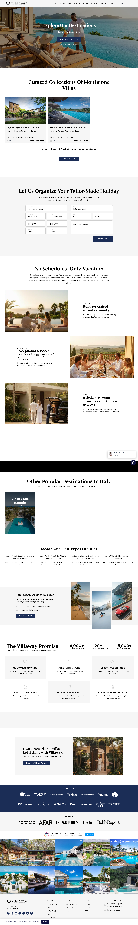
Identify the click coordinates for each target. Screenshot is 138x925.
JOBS (68, 911)
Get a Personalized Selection (69, 44)
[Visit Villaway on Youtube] (27, 913)
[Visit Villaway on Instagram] (16, 913)
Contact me (102, 238)
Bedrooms (52, 229)
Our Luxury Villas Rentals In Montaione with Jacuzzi (118, 564)
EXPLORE (69, 900)
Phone (75, 214)
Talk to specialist (25, 616)
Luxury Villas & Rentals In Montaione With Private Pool (20, 557)
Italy (29, 131)
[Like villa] (44, 99)
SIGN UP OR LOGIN (53, 918)
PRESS (87, 904)
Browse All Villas (69, 159)
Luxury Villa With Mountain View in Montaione (118, 557)
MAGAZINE (94, 3)
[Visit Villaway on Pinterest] (31, 913)
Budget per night (100, 214)
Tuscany (23, 131)
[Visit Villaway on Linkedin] (12, 913)
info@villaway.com (114, 910)
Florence (17, 131)
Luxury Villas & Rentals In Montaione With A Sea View (85, 564)
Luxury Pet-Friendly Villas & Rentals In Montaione (20, 564)
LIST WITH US (104, 3)
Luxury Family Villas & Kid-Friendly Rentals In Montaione (52, 557)
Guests (30, 229)
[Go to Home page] (16, 4)
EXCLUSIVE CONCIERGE (81, 3)
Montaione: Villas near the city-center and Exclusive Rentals (85, 557)
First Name (31, 214)
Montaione (9, 131)
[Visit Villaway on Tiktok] (23, 913)
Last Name (52, 214)
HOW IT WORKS (71, 904)
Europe (33, 131)
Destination (31, 206)
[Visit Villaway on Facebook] (8, 913)
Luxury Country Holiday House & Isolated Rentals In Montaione (52, 564)
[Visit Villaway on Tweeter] (19, 913)
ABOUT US (114, 3)
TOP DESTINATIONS (65, 3)
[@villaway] (46, 835)
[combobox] (35, 232)
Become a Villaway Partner (36, 763)
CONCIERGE (51, 907)
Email (74, 206)
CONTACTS (50, 914)
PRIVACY (88, 911)
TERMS (87, 907)
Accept (45, 922)
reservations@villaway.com (29, 610)
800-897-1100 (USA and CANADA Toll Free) (36, 606)
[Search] (55, 3)
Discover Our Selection (69, 39)
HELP (87, 900)
